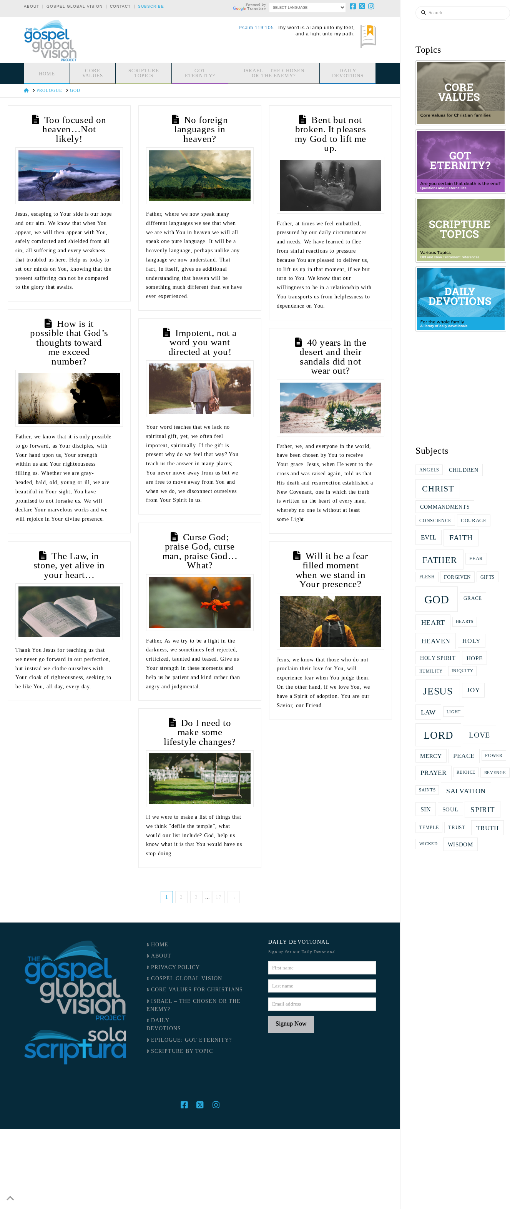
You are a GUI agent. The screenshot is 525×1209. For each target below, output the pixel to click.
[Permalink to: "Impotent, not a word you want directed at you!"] (200, 388)
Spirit (482, 810)
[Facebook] (353, 6)
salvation (466, 791)
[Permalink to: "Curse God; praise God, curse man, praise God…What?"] (200, 602)
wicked (428, 843)
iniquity (462, 671)
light (454, 711)
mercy (431, 756)
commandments (445, 507)
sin (425, 809)
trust (456, 827)
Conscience (435, 520)
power (494, 755)
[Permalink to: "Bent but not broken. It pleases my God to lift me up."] (330, 185)
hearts (464, 621)
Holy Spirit (438, 658)
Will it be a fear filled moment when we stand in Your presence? (332, 570)
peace (464, 755)
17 (218, 897)
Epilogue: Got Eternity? (191, 1040)
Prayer (433, 772)
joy (473, 690)
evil (429, 537)
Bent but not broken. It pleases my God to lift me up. (330, 134)
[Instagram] (371, 6)
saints (427, 790)
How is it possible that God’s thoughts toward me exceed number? (69, 342)
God (436, 599)
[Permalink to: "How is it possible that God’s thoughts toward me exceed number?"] (69, 398)
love (479, 735)
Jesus (438, 691)
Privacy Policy (175, 967)
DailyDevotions (163, 1024)
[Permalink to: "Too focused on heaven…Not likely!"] (69, 175)
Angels (429, 470)
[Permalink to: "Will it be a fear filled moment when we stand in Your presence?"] (330, 621)
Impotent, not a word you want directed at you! (202, 342)
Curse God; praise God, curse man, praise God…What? (200, 551)
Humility (431, 671)
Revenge (495, 772)
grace (473, 598)
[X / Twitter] (362, 6)
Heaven (435, 641)
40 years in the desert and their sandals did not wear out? (332, 356)
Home (159, 945)
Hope (475, 658)
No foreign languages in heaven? (201, 129)
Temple (429, 827)
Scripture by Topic (182, 1051)
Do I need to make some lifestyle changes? (200, 732)
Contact (120, 6)
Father (439, 560)
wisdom (460, 844)
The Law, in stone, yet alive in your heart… (69, 565)
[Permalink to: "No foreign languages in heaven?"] (200, 175)
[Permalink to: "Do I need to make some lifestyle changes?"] (200, 778)
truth (487, 828)
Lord (439, 735)
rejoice (466, 772)
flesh (427, 577)
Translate (256, 9)
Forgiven (457, 577)
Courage (474, 520)
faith (461, 537)
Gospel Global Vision (75, 6)
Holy (471, 641)
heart (433, 622)
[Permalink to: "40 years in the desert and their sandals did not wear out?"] (330, 408)
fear (476, 558)
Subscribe (151, 6)
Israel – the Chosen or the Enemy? (193, 1005)
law (428, 712)
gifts (487, 577)
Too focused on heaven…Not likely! (74, 129)
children (463, 470)
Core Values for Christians (197, 990)
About (31, 6)
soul (450, 809)
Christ (438, 488)
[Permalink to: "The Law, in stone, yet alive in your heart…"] (69, 611)
